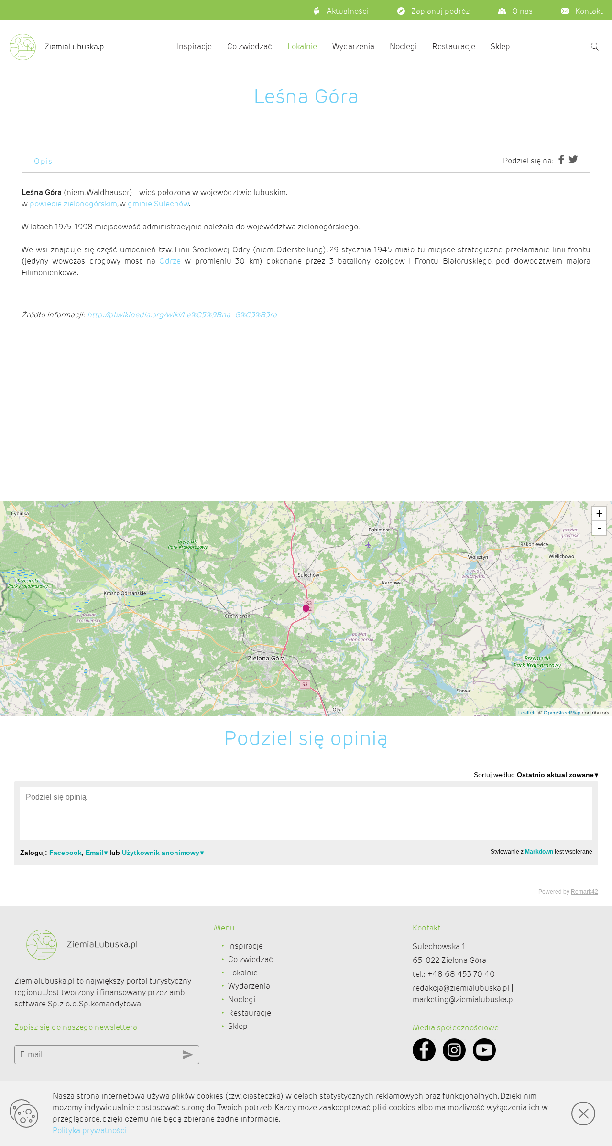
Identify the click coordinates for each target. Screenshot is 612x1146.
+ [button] (599, 513)
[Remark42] (306, 832)
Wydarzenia (353, 47)
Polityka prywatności (90, 1130)
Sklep (500, 47)
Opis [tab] (43, 161)
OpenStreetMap (562, 712)
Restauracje (453, 47)
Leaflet (526, 712)
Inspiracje (194, 47)
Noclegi (403, 47)
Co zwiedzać (249, 47)
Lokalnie (302, 47)
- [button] (599, 528)
